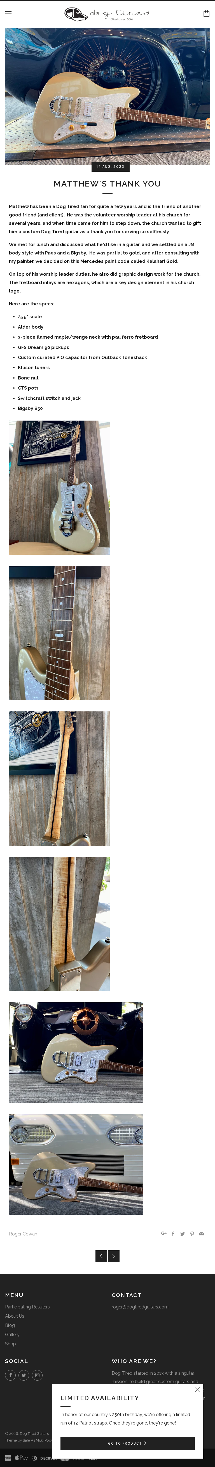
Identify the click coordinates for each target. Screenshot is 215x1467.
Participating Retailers (27, 1307)
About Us (14, 1316)
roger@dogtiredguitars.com (140, 1307)
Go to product (125, 1443)
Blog (10, 1325)
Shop (10, 1343)
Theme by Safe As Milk (24, 1440)
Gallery (12, 1334)
